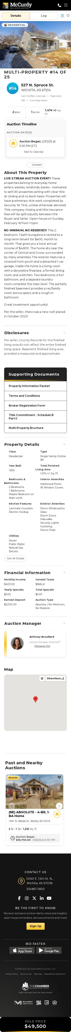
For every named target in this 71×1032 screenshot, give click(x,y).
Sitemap (38, 974)
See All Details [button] (15, 558)
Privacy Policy (12, 974)
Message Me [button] (42, 646)
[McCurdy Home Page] (17, 5)
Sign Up (35, 926)
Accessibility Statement (54, 974)
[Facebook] (19, 898)
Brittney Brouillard (42, 636)
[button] (62, 16)
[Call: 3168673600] (59, 5)
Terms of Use (26, 974)
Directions (54, 678)
